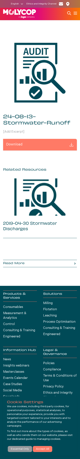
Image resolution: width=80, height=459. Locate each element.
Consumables (13, 307)
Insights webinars (16, 365)
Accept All (42, 449)
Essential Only (20, 449)
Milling (48, 303)
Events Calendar (15, 378)
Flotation (50, 309)
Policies (49, 363)
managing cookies (48, 439)
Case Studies (12, 384)
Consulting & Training (19, 330)
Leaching (50, 315)
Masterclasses (13, 371)
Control (9, 324)
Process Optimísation (59, 321)
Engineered (11, 336)
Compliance (52, 369)
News (7, 359)
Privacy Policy (53, 386)
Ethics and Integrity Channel (41, 4)
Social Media (12, 390)
